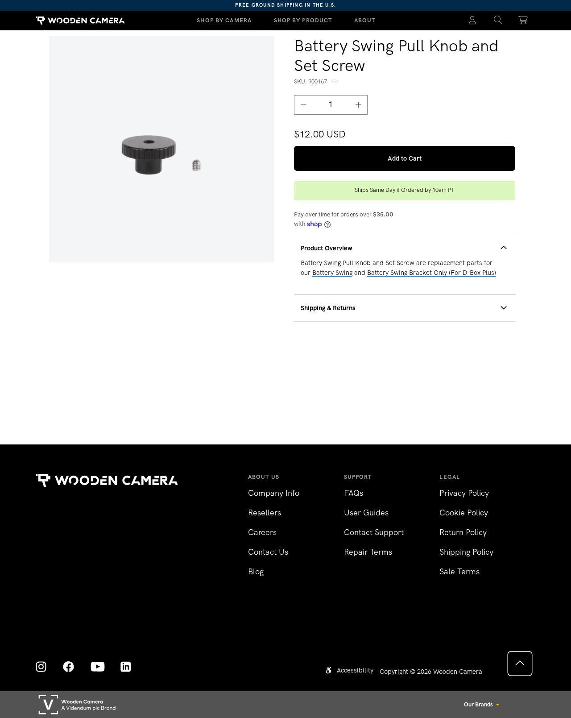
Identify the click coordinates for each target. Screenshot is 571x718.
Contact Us (268, 552)
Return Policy (463, 532)
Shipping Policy (466, 552)
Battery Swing (332, 273)
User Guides (366, 513)
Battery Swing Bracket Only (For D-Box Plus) (431, 273)
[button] (498, 20)
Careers (262, 532)
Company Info (273, 493)
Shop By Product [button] (303, 20)
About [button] (365, 20)
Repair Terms (368, 552)
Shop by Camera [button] (224, 20)
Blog (256, 572)
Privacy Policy (464, 493)
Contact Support (374, 532)
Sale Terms (459, 572)
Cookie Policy (463, 513)
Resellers (264, 513)
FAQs (353, 493)
